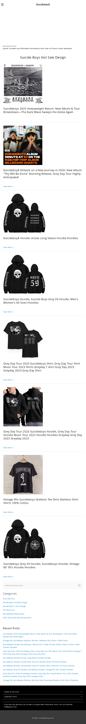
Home (5, 46)
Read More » (8, 186)
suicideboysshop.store (46, 718)
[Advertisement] (43, 25)
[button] (3, 4)
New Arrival (12, 46)
